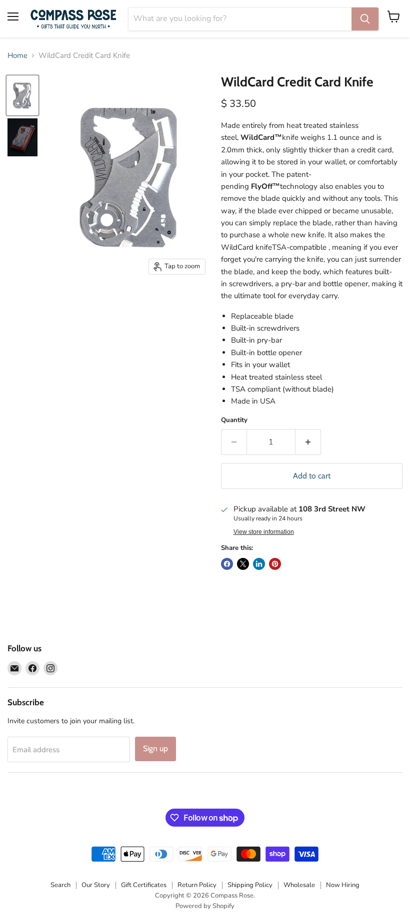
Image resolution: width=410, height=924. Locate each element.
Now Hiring (343, 885)
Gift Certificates (143, 885)
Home (18, 55)
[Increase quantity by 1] (308, 442)
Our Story (96, 885)
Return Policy (197, 885)
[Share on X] (243, 564)
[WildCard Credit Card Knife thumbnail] (22, 95)
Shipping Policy (250, 885)
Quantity (234, 420)
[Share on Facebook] (227, 564)
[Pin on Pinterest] (275, 564)
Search (60, 885)
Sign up (155, 748)
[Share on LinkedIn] (259, 564)
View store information (264, 531)
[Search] (365, 18)
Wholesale (299, 885)
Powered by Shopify (205, 906)
